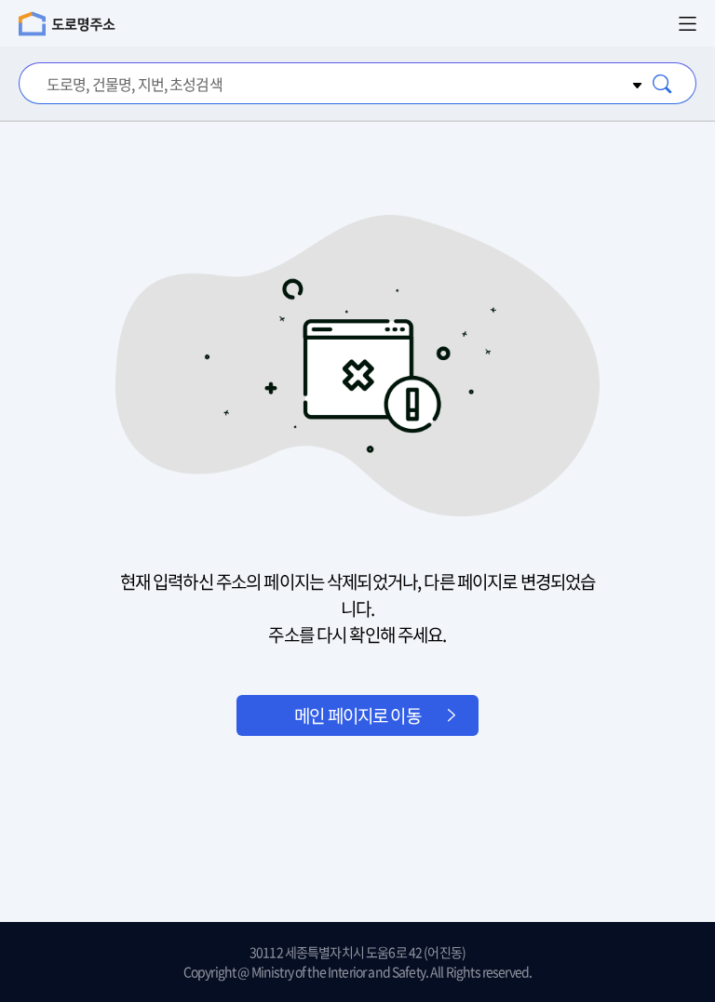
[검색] (663, 83)
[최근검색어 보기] (634, 83)
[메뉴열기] (687, 23)
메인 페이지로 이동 (357, 715)
